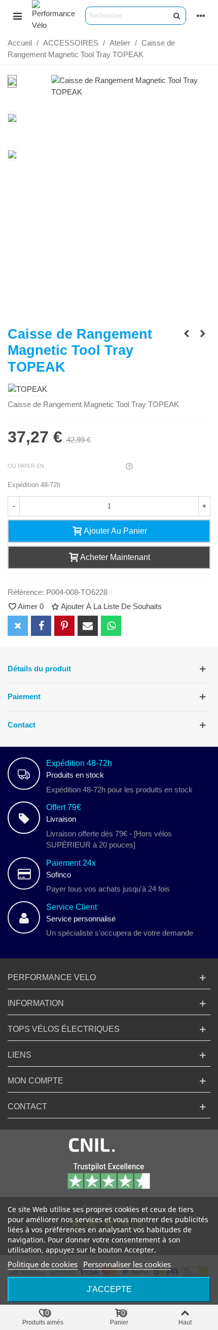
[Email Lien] (88, 626)
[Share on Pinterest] (64, 626)
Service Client (71, 907)
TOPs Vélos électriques (64, 1029)
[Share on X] (18, 626)
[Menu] (17, 15)
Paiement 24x (71, 863)
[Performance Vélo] (53, 15)
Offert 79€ (63, 807)
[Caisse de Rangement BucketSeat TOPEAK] (186, 333)
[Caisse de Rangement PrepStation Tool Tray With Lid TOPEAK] (202, 333)
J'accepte (109, 1289)
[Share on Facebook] (41, 626)
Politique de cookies (43, 1264)
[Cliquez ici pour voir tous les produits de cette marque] (28, 389)
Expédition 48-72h (79, 763)
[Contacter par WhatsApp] (111, 626)
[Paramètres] (200, 15)
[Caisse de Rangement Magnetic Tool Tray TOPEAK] (130, 92)
